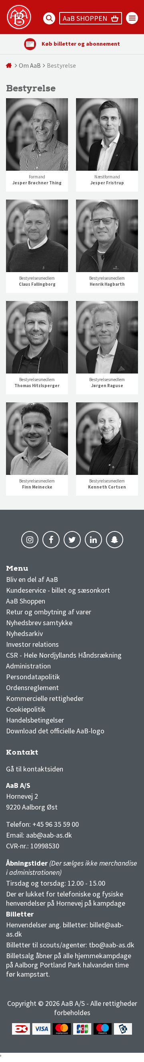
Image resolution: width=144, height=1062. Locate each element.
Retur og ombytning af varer (48, 611)
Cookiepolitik (26, 709)
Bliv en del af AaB (32, 579)
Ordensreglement (33, 687)
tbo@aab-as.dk (111, 944)
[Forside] (9, 65)
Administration (28, 665)
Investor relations (32, 644)
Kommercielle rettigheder (45, 698)
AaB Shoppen (25, 601)
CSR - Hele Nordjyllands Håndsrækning (64, 655)
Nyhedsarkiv (24, 633)
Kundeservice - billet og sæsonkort (58, 590)
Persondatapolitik (33, 676)
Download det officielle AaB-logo (55, 730)
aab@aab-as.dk (49, 835)
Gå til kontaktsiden (34, 768)
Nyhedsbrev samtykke (39, 622)
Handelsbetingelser (35, 720)
